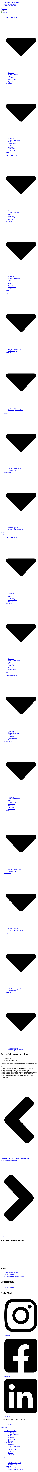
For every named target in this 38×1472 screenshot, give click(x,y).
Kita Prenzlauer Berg (10, 1431)
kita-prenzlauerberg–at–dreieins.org (11, 1253)
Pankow (3, 14)
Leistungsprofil (12, 143)
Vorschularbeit (12, 79)
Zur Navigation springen (11, 2)
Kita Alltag (11, 78)
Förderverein (12, 149)
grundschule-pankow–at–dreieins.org (11, 1264)
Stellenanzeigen (12, 351)
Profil (9, 76)
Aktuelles (11, 73)
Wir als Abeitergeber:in (14, 349)
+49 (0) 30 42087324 (8, 1251)
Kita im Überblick (13, 74)
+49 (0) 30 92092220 (8, 1263)
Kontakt (6, 152)
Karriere (6, 1461)
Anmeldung (7, 1466)
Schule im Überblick (14, 140)
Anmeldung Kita (13, 408)
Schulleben (11, 145)
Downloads (11, 150)
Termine (10, 81)
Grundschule (8, 1443)
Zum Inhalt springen (10, 4)
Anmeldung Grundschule (15, 410)
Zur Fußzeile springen (10, 5)
